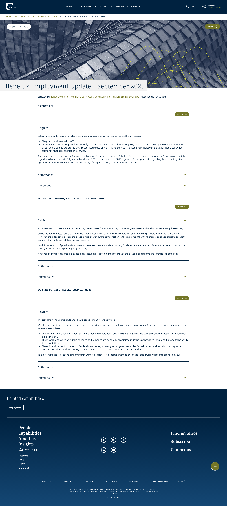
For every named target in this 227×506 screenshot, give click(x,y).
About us (104, 6)
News (21, 459)
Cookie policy (89, 481)
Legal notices (68, 481)
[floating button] (215, 466)
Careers (135, 6)
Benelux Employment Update (40, 16)
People (70, 6)
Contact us (181, 449)
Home (9, 16)
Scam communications (160, 481)
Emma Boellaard (130, 96)
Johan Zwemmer (60, 96)
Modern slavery (111, 481)
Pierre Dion (113, 96)
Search (193, 6)
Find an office (184, 433)
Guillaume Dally (97, 96)
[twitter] (123, 440)
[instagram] (113, 440)
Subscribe (180, 441)
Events (21, 463)
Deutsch (218, 7)
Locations (23, 455)
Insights (120, 6)
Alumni (22, 468)
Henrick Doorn (79, 96)
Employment (15, 407)
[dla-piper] (13, 6)
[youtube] (113, 450)
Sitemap (180, 481)
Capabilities (86, 6)
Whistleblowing (134, 481)
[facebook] (103, 440)
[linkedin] (103, 450)
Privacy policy (47, 481)
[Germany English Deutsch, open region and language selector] (204, 6)
